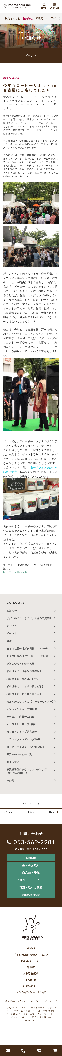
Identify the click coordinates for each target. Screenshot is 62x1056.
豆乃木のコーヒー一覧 (19, 754)
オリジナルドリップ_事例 (21, 724)
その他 (12, 780)
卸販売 (39, 18)
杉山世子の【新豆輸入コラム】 (24, 693)
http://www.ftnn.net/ (15, 572)
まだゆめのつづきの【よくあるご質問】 (29, 618)
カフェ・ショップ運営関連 (22, 731)
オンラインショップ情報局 (22, 709)
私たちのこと (12, 18)
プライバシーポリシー (29, 1001)
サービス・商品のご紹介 (20, 716)
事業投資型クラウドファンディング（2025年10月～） (27, 771)
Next (52, 812)
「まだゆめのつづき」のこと (31, 954)
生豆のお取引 (31, 865)
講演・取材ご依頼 (31, 887)
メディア (12, 625)
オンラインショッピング (31, 992)
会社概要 (10, 1001)
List (31, 812)
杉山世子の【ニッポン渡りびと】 (26, 686)
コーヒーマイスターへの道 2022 (25, 746)
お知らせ (28, 18)
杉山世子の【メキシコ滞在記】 (24, 671)
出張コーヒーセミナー (31, 880)
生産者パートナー (31, 961)
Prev (9, 812)
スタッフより (14, 762)
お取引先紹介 (31, 973)
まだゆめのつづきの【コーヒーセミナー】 (31, 701)
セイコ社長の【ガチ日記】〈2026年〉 (29, 648)
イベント (12, 633)
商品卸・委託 (31, 872)
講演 (9, 640)
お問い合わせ (31, 894)
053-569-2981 (34, 841)
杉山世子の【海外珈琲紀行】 (23, 678)
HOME (31, 948)
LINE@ (31, 857)
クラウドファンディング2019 (24, 739)
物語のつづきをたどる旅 (20, 663)
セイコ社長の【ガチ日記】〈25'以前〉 (29, 656)
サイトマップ (49, 1001)
